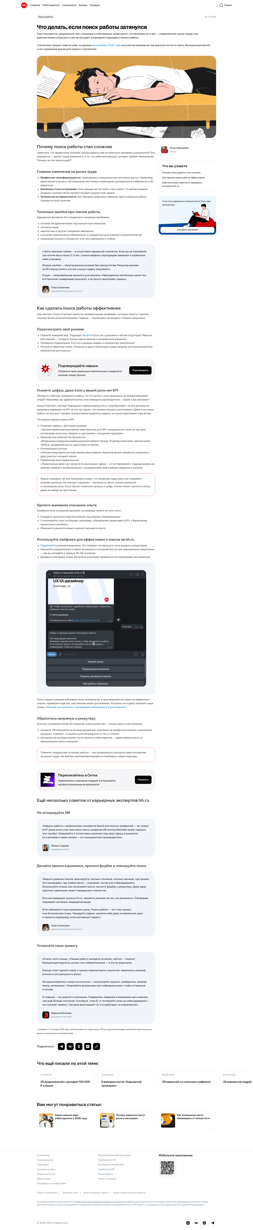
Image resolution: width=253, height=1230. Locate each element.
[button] (226, 5)
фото (89, 335)
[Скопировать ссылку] (87, 1046)
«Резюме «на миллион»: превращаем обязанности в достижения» (85, 707)
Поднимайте (48, 545)
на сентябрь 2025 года (106, 45)
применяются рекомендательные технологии (99, 1201)
